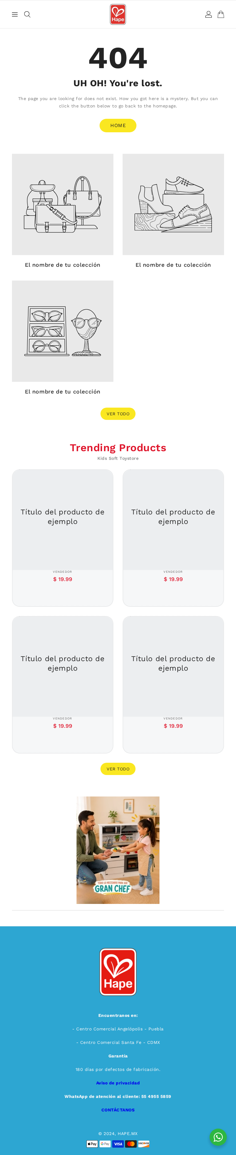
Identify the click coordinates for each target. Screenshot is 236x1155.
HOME (118, 125)
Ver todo (118, 413)
